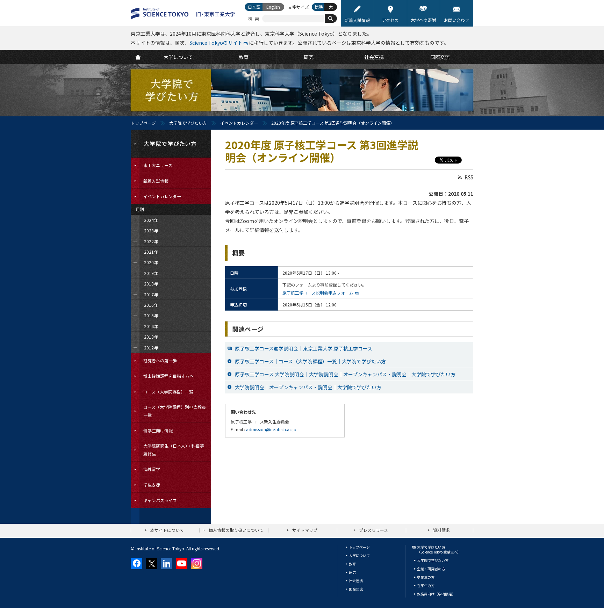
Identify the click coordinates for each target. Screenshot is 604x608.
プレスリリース (373, 530)
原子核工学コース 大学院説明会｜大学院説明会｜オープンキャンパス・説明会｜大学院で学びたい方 (345, 374)
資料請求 (441, 530)
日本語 (254, 7)
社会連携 (356, 580)
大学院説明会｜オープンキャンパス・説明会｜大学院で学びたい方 (308, 387)
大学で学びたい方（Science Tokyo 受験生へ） (439, 549)
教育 (352, 563)
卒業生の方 (425, 577)
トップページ (143, 123)
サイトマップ (304, 530)
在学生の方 (425, 585)
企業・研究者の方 (431, 568)
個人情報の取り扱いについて (236, 530)
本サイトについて (167, 530)
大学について (359, 555)
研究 (352, 572)
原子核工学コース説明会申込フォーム (317, 293)
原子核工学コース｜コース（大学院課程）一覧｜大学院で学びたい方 (310, 361)
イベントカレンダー (239, 123)
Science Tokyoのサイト (216, 42)
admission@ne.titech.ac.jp (271, 429)
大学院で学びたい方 (188, 123)
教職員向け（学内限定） (436, 593)
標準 (319, 7)
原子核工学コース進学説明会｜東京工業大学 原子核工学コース (303, 348)
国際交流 (356, 589)
